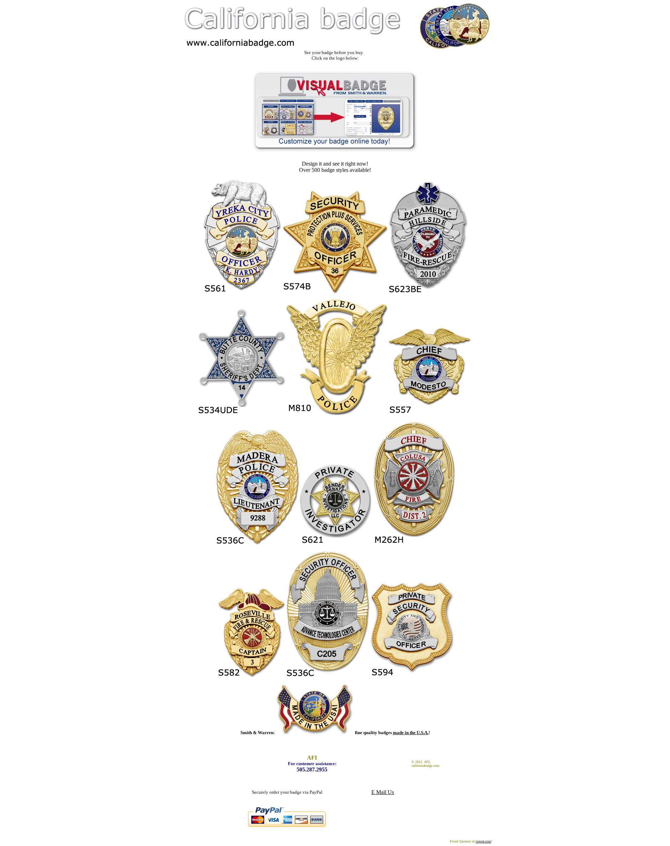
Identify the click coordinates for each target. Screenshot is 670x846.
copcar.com (483, 841)
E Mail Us (382, 792)
